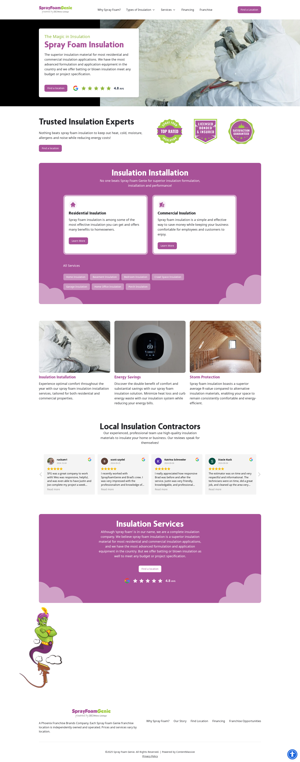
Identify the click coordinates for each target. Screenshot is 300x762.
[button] (259, 475)
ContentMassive (185, 751)
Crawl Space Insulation (168, 277)
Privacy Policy (150, 756)
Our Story (180, 721)
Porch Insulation (138, 286)
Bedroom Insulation (135, 277)
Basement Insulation (105, 277)
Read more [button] (47, 489)
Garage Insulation (76, 286)
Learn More (78, 240)
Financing (218, 721)
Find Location (199, 721)
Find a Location (249, 9)
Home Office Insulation (107, 286)
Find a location (55, 88)
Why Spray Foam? (157, 721)
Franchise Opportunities (245, 721)
